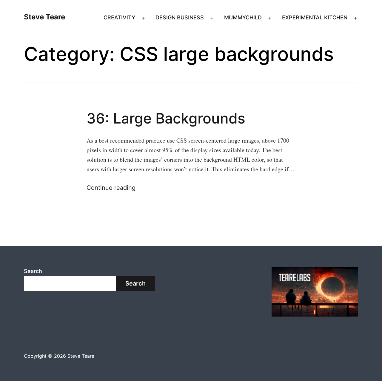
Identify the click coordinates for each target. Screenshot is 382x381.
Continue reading (111, 187)
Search (33, 271)
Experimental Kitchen (314, 17)
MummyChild (243, 17)
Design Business (179, 17)
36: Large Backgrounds (166, 118)
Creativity (119, 17)
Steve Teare (44, 17)
